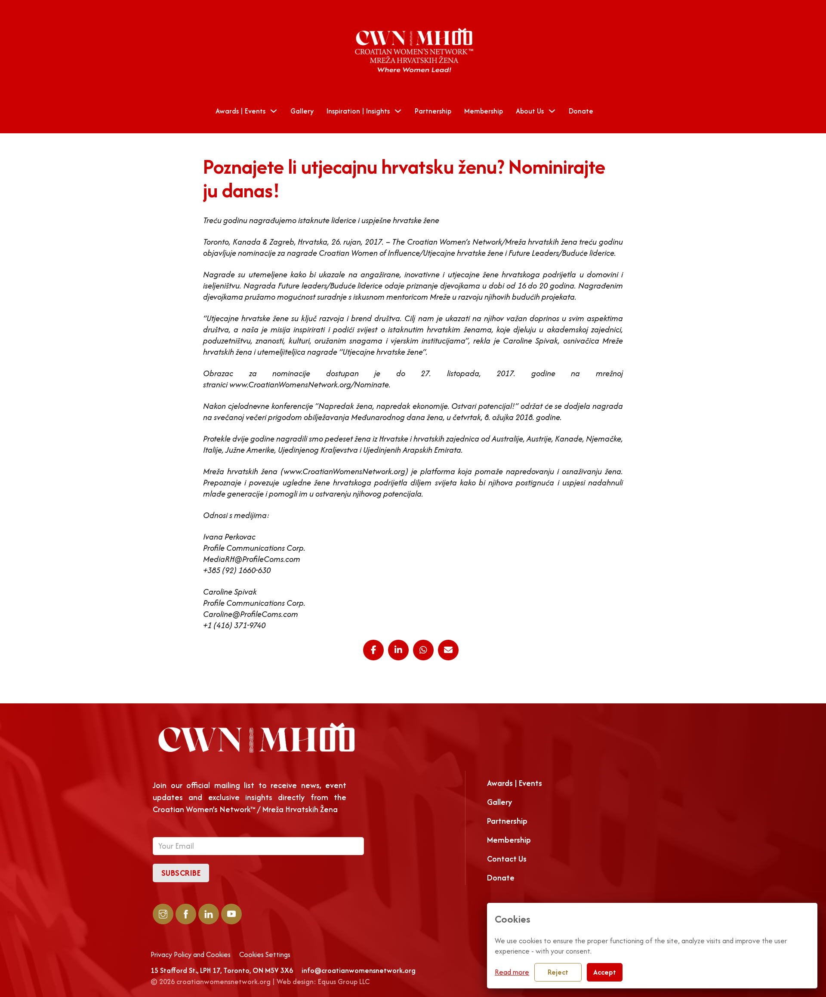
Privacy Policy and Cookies (191, 955)
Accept (604, 972)
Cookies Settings (264, 955)
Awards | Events (240, 111)
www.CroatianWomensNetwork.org (344, 471)
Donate (581, 111)
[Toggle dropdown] (273, 111)
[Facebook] (373, 650)
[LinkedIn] (398, 650)
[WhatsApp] (423, 650)
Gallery (302, 111)
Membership (483, 111)
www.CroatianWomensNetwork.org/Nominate (309, 384)
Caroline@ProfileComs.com (250, 614)
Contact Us (507, 859)
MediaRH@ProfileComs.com (251, 559)
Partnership (433, 111)
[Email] (448, 650)
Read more (512, 972)
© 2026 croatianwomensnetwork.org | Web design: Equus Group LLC (260, 981)
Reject (558, 972)
